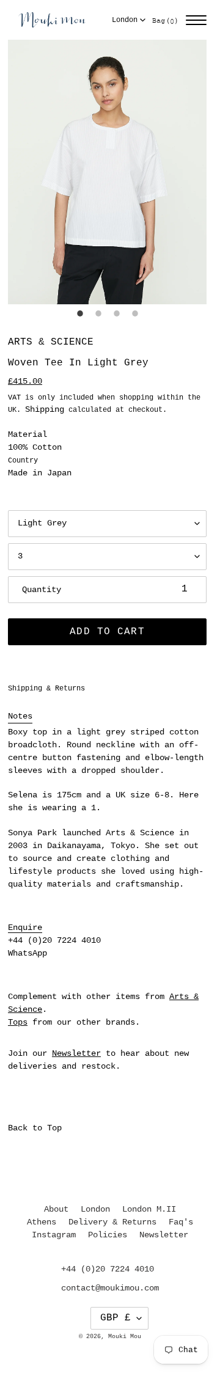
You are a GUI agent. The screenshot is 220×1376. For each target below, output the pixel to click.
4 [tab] (135, 313)
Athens (41, 1222)
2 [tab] (98, 313)
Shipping (44, 409)
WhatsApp (27, 953)
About (56, 1209)
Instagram (54, 1235)
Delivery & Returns (112, 1222)
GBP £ (115, 1317)
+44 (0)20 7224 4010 (54, 940)
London (125, 20)
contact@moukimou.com (110, 1288)
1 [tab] (80, 313)
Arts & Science (51, 342)
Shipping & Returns (46, 688)
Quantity (41, 590)
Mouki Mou (124, 1336)
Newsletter (76, 1053)
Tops (18, 1022)
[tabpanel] (107, 172)
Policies (107, 1235)
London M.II (149, 1209)
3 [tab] (117, 313)
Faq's (181, 1222)
